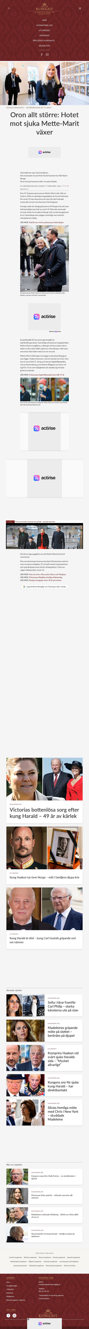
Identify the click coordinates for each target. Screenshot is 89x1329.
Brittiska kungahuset (30, 1257)
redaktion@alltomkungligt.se (49, 1284)
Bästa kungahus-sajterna (15, 1300)
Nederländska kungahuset (18, 1261)
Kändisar (44, 36)
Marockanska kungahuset (54, 1265)
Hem (44, 21)
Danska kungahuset (59, 1257)
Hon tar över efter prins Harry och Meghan (47, 574)
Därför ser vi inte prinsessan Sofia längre (46, 222)
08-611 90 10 (44, 1291)
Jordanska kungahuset (50, 1261)
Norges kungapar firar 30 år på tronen (45, 580)
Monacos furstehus (70, 1265)
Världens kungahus (44, 41)
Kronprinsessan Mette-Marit (39, 107)
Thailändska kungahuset (36, 1265)
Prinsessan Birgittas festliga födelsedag (45, 577)
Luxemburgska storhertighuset (69, 1261)
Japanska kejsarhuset (20, 1265)
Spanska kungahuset (73, 1257)
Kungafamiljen (44, 26)
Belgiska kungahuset (35, 1261)
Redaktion (44, 46)
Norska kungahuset (15, 107)
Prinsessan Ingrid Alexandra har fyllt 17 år (46, 375)
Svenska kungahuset (15, 1257)
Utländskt (44, 31)
